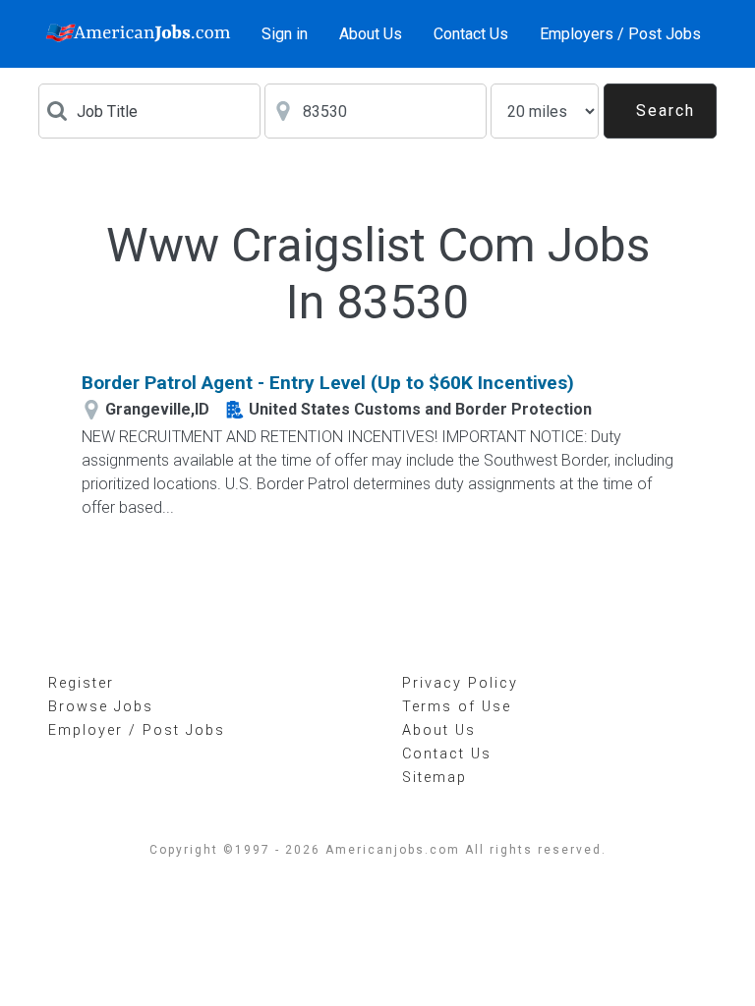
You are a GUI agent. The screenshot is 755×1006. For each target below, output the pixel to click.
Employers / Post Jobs (620, 34)
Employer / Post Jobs (136, 730)
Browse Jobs (100, 707)
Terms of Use (456, 707)
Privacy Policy (460, 683)
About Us (370, 34)
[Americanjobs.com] (142, 34)
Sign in (284, 34)
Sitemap (434, 777)
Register (81, 683)
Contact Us (471, 34)
